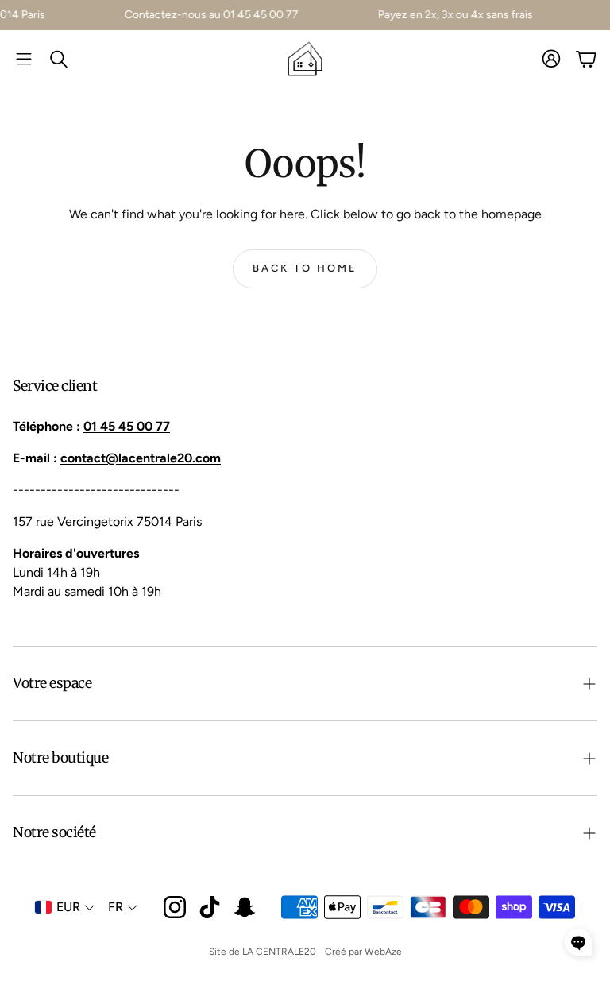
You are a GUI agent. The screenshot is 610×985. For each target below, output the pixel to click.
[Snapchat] (245, 907)
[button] (24, 58)
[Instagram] (175, 907)
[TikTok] (210, 907)
